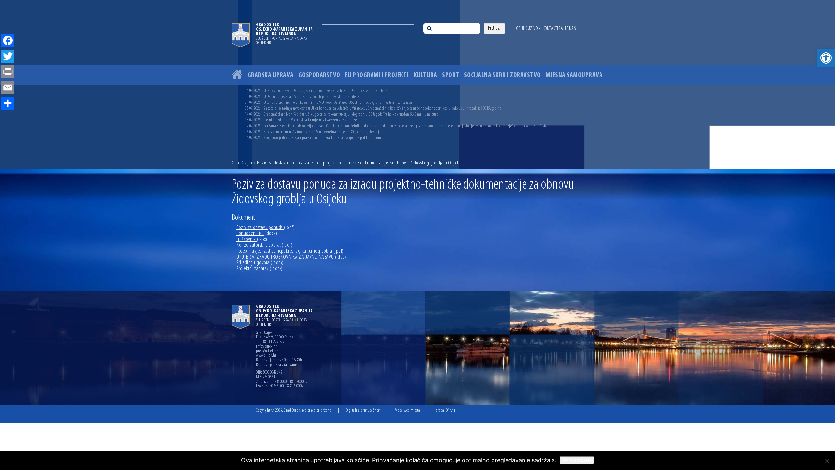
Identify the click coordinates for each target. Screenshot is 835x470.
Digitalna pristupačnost (363, 410)
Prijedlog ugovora (260, 263)
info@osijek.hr (266, 346)
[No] (827, 461)
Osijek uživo (527, 28)
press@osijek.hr (267, 351)
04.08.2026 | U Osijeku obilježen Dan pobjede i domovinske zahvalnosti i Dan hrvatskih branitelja (316, 90)
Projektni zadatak (259, 269)
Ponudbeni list (256, 234)
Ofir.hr (451, 410)
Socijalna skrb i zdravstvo (502, 75)
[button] (826, 58)
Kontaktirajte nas (559, 28)
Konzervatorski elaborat (264, 245)
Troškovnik (251, 240)
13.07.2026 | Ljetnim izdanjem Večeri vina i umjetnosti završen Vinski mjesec (301, 120)
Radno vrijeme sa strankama (277, 365)
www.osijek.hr (266, 355)
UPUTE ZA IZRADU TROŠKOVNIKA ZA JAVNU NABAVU (292, 257)
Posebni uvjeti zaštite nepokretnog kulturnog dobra (290, 251)
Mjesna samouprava (574, 75)
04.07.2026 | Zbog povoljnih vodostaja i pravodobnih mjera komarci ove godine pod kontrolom (313, 137)
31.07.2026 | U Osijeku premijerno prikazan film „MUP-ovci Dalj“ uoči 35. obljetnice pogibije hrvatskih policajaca (328, 102)
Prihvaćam (576, 460)
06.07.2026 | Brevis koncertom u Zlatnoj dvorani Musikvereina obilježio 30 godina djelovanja (313, 132)
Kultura (425, 75)
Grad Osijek (243, 163)
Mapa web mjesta (407, 410)
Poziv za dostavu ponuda (265, 228)
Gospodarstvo (319, 75)
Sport (450, 75)
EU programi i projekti (377, 75)
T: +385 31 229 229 (270, 342)
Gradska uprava (271, 75)
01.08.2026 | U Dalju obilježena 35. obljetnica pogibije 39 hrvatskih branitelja (302, 96)
